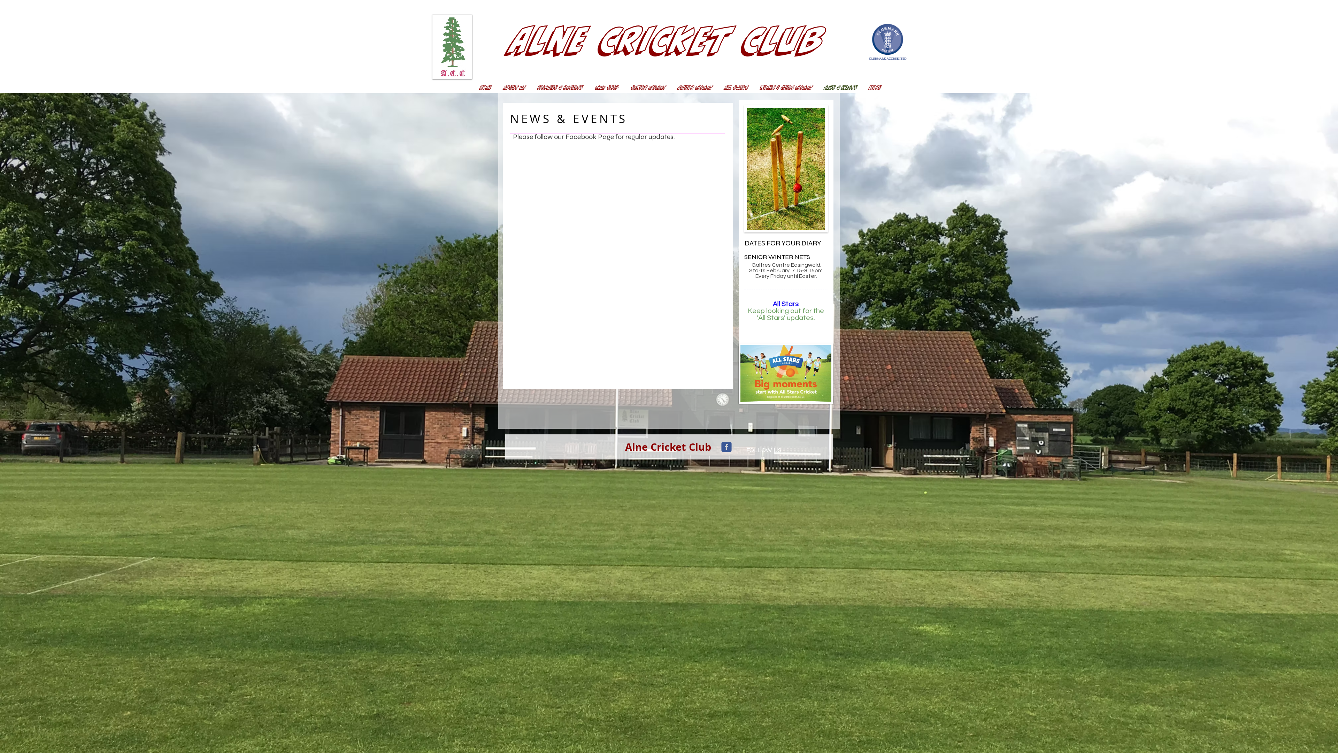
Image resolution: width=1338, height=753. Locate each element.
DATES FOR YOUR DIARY (783, 243)
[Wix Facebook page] (726, 447)
